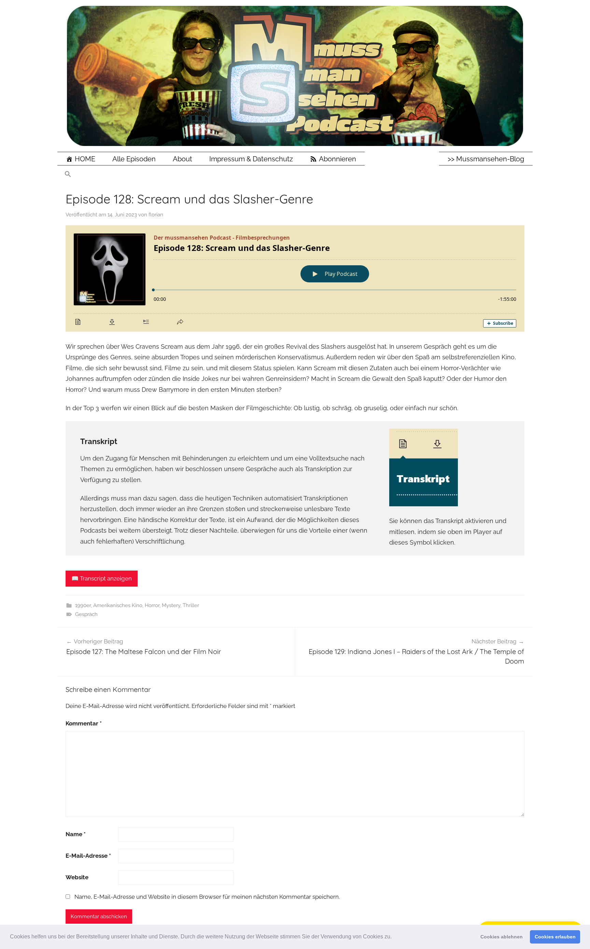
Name (76, 834)
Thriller (191, 605)
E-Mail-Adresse (88, 855)
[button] (394, 937)
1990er (83, 605)
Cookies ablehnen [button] (501, 936)
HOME (85, 159)
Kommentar (84, 723)
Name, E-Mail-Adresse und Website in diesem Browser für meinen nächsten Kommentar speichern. (207, 896)
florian (156, 215)
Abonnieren (337, 159)
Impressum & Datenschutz (251, 159)
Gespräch (86, 614)
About (182, 159)
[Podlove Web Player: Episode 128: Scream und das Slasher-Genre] (295, 278)
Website (77, 877)
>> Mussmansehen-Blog (486, 159)
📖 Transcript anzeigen (101, 578)
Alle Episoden (134, 159)
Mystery (171, 605)
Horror (152, 605)
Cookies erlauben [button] (555, 936)
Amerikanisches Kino (117, 605)
